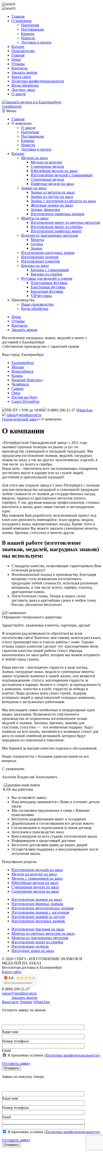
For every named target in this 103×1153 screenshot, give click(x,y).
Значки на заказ (33, 188)
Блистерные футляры (48, 287)
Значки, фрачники (45, 209)
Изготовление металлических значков (42, 908)
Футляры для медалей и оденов (46, 278)
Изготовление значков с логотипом (40, 912)
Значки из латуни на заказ (52, 197)
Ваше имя (10, 1032)
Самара (17, 388)
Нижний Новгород (27, 380)
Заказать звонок (24, 72)
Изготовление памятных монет (56, 231)
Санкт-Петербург (25, 401)
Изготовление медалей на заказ (37, 870)
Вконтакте (10, 1002)
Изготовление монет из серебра (56, 227)
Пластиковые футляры (49, 283)
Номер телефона (15, 1041)
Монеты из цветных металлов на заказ (42, 933)
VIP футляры (41, 296)
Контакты (19, 68)
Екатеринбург (22, 363)
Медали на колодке (46, 162)
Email (6, 1050)
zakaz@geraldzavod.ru (24, 415)
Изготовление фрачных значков (37, 904)
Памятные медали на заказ (52, 184)
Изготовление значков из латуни (38, 917)
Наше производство (37, 304)
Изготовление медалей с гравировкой (61, 175)
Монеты (37, 240)
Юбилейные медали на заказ (54, 171)
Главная (17, 16)
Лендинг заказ (23, 90)
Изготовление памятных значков (57, 214)
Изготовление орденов (39, 257)
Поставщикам (32, 29)
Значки (36, 248)
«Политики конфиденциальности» (72, 1055)
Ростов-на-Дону (24, 397)
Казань (17, 376)
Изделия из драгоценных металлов (49, 235)
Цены (16, 59)
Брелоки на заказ (35, 265)
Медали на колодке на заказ (34, 874)
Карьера (27, 34)
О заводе (18, 94)
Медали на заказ (34, 158)
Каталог (18, 47)
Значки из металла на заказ (52, 192)
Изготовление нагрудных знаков (47, 253)
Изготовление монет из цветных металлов (65, 222)
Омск (15, 393)
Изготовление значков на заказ (36, 899)
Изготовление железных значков (38, 921)
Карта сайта (21, 77)
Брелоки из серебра (46, 274)
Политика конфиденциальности (37, 81)
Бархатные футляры (47, 291)
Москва (17, 367)
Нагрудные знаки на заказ (32, 951)
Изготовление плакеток (40, 261)
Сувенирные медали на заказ (35, 887)
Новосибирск (22, 371)
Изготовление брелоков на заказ (37, 929)
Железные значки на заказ (52, 205)
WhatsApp (84, 410)
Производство (23, 51)
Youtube (26, 1002)
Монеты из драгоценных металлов (39, 938)
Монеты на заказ (34, 218)
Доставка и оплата (36, 42)
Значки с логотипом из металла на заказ (63, 201)
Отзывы (18, 64)
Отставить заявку (16, 1063)
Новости (28, 38)
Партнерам (30, 25)
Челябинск (20, 384)
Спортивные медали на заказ (35, 891)
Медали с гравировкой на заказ (37, 878)
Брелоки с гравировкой (50, 270)
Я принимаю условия (54, 1055)
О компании (21, 21)
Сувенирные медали (47, 166)
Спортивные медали (47, 179)
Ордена (37, 244)
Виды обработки (25, 85)
